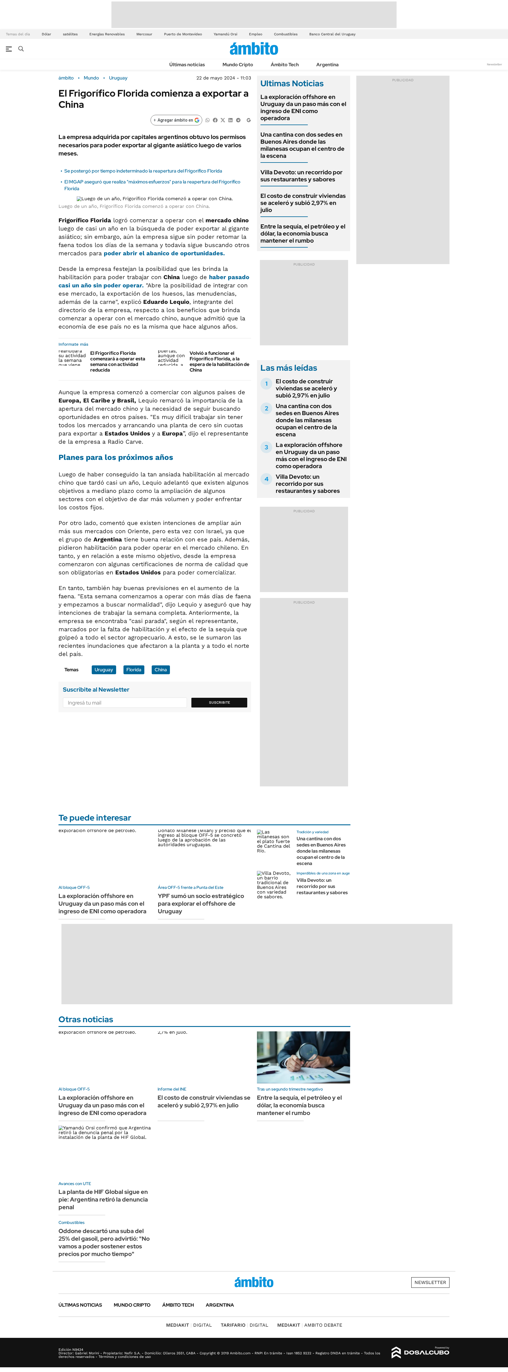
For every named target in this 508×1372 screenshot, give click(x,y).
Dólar (46, 34)
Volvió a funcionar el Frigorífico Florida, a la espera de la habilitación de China (219, 361)
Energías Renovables (107, 34)
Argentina (327, 65)
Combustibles (286, 34)
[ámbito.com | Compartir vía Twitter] (222, 119)
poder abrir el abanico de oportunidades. (164, 253)
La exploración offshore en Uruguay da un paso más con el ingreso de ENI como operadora (303, 107)
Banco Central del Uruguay (332, 34)
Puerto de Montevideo (183, 34)
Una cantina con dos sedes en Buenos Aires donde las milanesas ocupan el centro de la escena (302, 145)
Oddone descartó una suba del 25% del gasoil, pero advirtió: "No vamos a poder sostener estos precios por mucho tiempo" (104, 1242)
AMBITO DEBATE (309, 1325)
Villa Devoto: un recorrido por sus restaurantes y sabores (301, 175)
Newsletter (494, 64)
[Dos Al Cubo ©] (420, 1352)
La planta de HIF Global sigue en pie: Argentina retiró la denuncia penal (103, 1199)
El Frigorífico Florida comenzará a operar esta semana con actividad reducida (117, 361)
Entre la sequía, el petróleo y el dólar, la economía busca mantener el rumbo (302, 233)
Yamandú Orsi (225, 34)
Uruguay (118, 78)
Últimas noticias (187, 65)
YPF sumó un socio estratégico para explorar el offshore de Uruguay (201, 903)
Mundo (91, 78)
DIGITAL (189, 1325)
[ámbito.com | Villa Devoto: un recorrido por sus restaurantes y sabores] (274, 888)
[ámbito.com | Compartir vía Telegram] (238, 119)
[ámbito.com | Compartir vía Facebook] (215, 119)
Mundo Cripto (238, 65)
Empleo (255, 34)
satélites (70, 34)
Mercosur (144, 34)
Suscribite (219, 702)
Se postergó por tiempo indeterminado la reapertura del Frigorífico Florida (143, 171)
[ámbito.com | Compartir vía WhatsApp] (207, 119)
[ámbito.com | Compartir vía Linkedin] (230, 119)
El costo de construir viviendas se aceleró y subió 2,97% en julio (303, 203)
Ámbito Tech (285, 65)
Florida (133, 670)
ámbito (66, 78)
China (161, 670)
